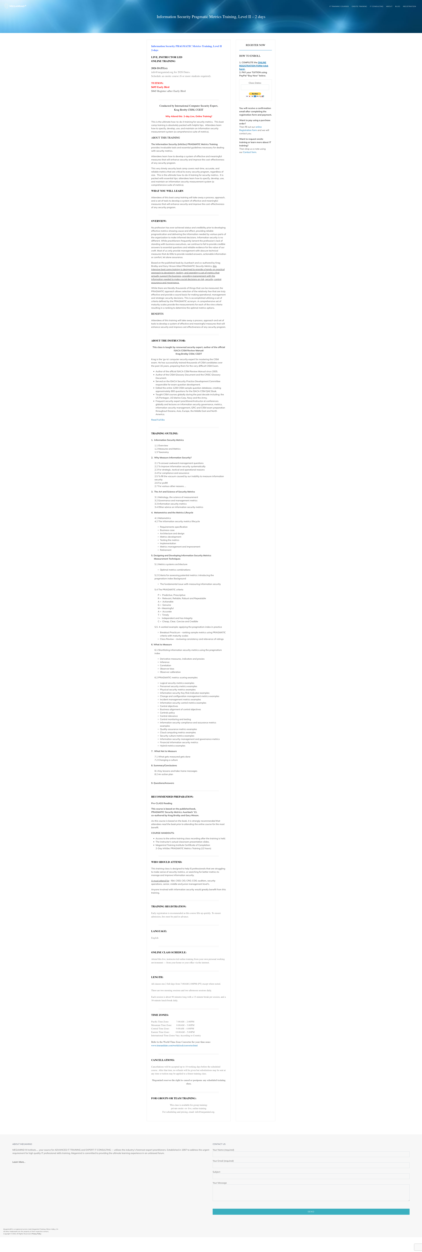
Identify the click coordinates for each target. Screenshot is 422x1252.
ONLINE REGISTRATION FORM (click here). (253, 65)
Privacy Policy (36, 1234)
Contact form (249, 152)
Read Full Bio (158, 419)
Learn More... (18, 1162)
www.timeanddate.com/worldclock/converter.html (174, 1045)
